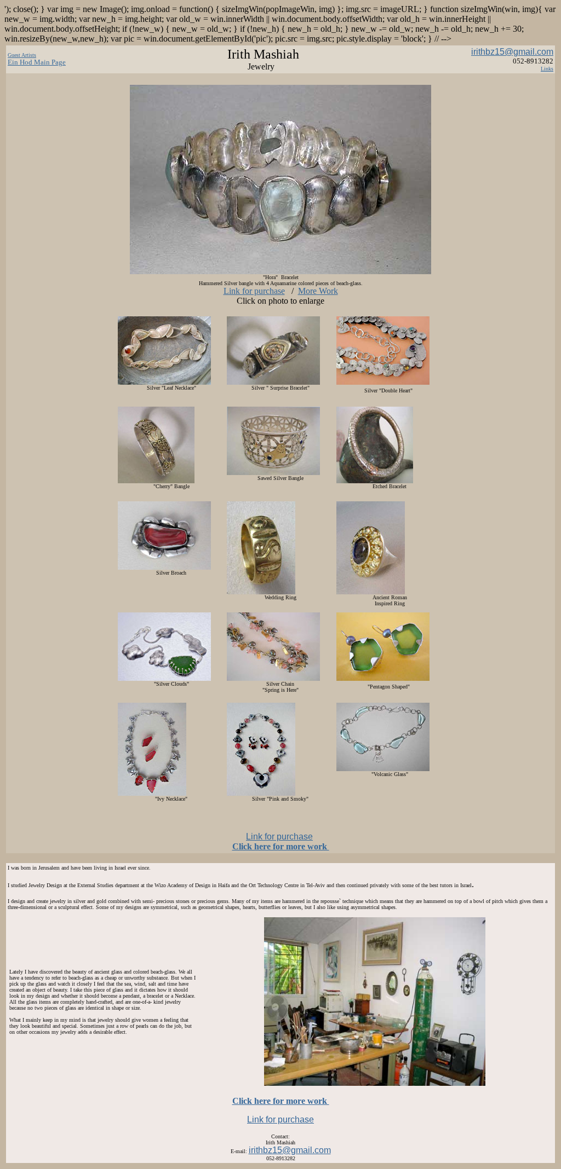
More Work (318, 291)
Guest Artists (22, 55)
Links (547, 69)
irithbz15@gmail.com (512, 51)
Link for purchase (254, 291)
